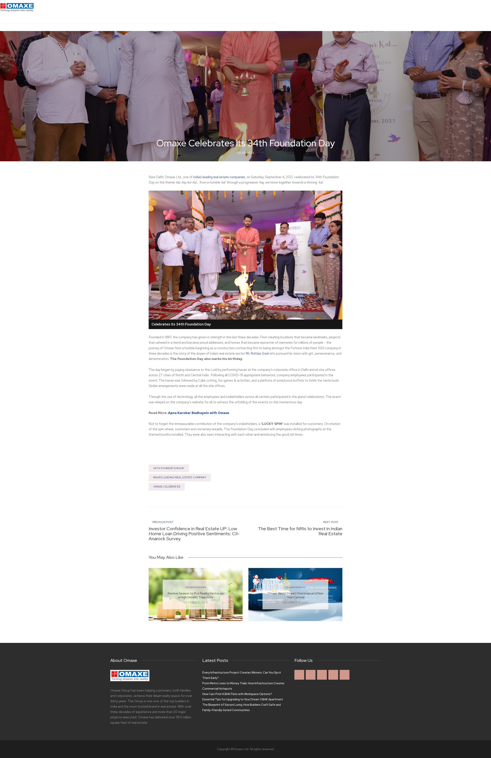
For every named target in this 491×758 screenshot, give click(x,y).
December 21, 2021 (295, 602)
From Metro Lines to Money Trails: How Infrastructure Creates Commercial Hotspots (243, 686)
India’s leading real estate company (179, 477)
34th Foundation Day (168, 468)
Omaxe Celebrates (166, 486)
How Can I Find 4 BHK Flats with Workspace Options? (237, 694)
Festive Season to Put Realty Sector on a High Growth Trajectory (196, 595)
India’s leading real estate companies (219, 177)
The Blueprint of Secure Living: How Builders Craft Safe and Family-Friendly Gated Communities (241, 707)
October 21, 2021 (196, 602)
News (202, 587)
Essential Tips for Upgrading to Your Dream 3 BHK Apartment (242, 699)
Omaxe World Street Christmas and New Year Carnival (295, 595)
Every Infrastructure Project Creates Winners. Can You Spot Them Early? (241, 675)
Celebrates (245, 152)
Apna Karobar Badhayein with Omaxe (198, 413)
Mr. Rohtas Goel (257, 353)
